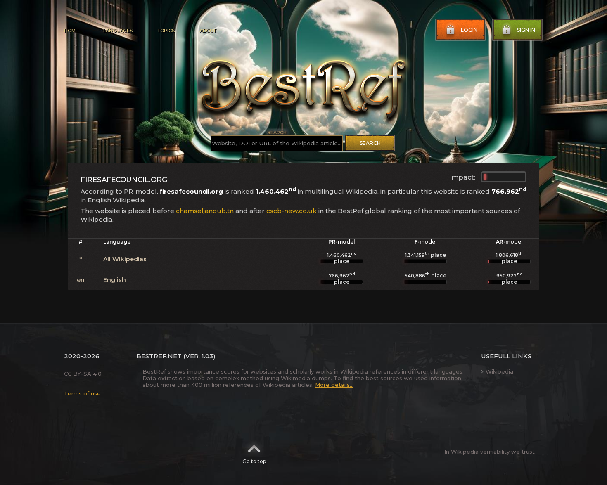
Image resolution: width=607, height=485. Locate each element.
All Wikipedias (125, 259)
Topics (166, 30)
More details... (334, 384)
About (207, 30)
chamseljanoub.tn (205, 211)
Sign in (526, 30)
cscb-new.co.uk (291, 211)
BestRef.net (159, 356)
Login (469, 30)
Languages (118, 30)
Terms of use (82, 393)
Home (71, 30)
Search (370, 143)
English (114, 280)
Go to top (254, 461)
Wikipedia (499, 371)
